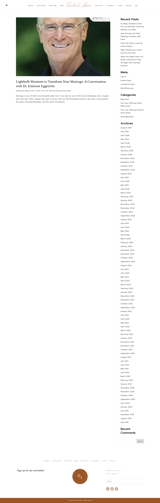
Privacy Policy (113, 470)
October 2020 (127, 395)
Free (62, 6)
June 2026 (125, 135)
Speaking (41, 6)
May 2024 (125, 231)
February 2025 (127, 196)
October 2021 (126, 349)
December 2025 (127, 158)
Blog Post (125, 99)
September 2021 (128, 353)
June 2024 (125, 227)
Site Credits (112, 474)
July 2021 (124, 361)
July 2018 (124, 422)
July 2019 (124, 410)
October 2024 (127, 212)
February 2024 (127, 242)
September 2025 (128, 169)
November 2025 (127, 162)
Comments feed (127, 84)
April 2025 (125, 189)
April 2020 (125, 403)
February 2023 (127, 288)
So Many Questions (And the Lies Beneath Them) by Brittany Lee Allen (132, 26)
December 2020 (128, 388)
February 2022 (127, 334)
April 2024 (125, 235)
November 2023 (127, 254)
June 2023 (125, 273)
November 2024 (127, 208)
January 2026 (126, 154)
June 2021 (125, 365)
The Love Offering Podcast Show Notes (56, 91)
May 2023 (125, 277)
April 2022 (125, 326)
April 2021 (125, 372)
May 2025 (125, 185)
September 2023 (128, 261)
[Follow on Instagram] (112, 489)
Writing (53, 6)
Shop (120, 6)
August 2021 (126, 357)
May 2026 (125, 139)
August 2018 (126, 418)
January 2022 (126, 338)
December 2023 (127, 250)
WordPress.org (127, 88)
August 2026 (126, 127)
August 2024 (126, 219)
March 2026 (126, 147)
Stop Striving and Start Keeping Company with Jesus (131, 36)
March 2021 (125, 376)
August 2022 (126, 311)
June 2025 (125, 181)
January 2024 (126, 246)
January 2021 (126, 384)
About (31, 6)
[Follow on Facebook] (107, 489)
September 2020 (128, 399)
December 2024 (127, 204)
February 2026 (127, 150)
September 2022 (128, 307)
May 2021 (124, 368)
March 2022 (126, 330)
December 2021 (127, 342)
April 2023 (125, 280)
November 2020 (127, 391)
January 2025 (126, 200)
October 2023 (127, 257)
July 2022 (125, 315)
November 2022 (127, 300)
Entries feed (126, 80)
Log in (123, 76)
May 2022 (125, 323)
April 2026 (125, 143)
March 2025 (126, 193)
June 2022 (125, 319)
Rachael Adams (24, 91)
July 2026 (125, 131)
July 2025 (125, 177)
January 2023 (126, 292)
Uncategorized (127, 116)
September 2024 (128, 215)
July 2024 (125, 223)
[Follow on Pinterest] (116, 489)
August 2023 (126, 265)
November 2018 (127, 414)
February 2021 (127, 380)
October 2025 (127, 166)
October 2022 (127, 303)
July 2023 (125, 269)
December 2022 (127, 296)
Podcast (99, 6)
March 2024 (126, 238)
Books (129, 6)
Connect (110, 6)
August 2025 (126, 173)
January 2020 (126, 407)
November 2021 (127, 345)
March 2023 (126, 284)
